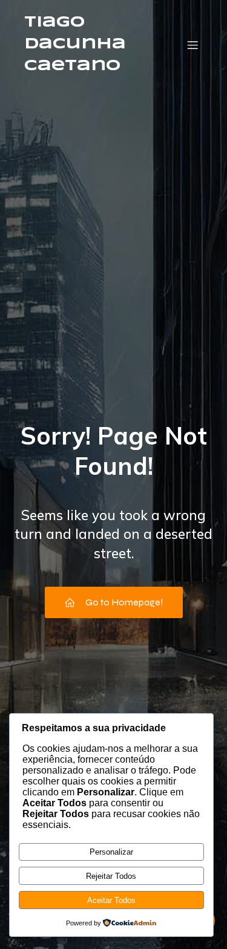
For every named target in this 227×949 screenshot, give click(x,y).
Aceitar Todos (111, 900)
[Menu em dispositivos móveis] (192, 44)
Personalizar (111, 851)
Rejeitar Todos (111, 876)
